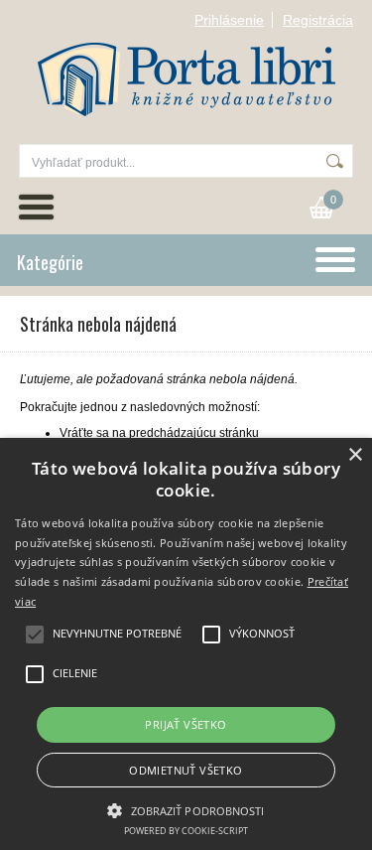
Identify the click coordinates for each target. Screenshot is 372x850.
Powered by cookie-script (186, 830)
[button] (185, 809)
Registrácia (318, 20)
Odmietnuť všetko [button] (185, 770)
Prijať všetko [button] (185, 724)
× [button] (354, 455)
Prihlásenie (229, 20)
